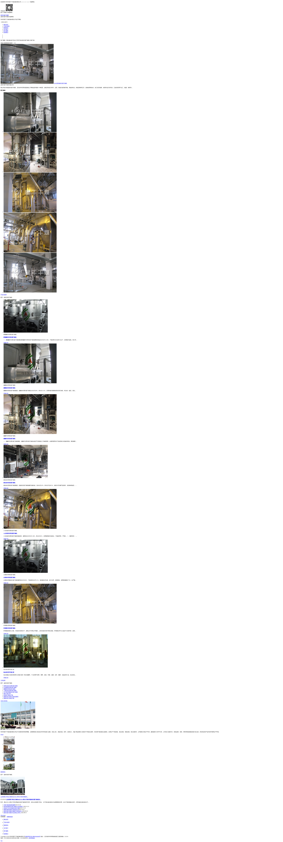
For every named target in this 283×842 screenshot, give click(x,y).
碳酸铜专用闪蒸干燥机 (9, 689)
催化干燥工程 (7, 693)
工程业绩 (3, 680)
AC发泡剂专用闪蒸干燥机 (10, 533)
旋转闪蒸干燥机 (25, 2)
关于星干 (6, 29)
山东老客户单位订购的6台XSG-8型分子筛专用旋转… (14, 796)
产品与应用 (6, 26)
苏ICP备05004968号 (35, 836)
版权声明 (27, 836)
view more (3, 815)
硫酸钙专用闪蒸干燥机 (9, 438)
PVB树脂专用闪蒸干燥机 (10, 687)
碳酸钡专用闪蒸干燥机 (9, 388)
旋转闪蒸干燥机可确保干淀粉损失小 (13, 811)
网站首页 (6, 24)
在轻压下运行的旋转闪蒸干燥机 (12, 808)
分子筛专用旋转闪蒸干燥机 (11, 692)
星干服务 (6, 30)
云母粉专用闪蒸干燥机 (9, 577)
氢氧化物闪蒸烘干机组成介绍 (11, 809)
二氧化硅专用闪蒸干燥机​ (10, 690)
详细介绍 (6, 342)
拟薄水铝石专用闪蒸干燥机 (11, 685)
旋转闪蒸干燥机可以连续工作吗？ (12, 812)
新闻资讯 (6, 27)
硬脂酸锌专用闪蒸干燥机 (10, 337)
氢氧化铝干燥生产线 (9, 698)
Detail (2, 734)
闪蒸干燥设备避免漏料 (9, 805)
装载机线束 (10, 816)
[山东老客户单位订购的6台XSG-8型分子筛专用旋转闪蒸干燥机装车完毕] (13, 794)
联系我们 (6, 32)
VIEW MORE (4, 700)
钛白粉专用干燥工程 (9, 672)
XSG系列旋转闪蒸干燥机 (60, 83)
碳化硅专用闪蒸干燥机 (9, 482)
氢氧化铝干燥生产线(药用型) (11, 696)
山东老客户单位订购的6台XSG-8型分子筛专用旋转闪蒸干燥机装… (23, 799)
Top (1, 840)
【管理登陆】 (31, 838)
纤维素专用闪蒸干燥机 (9, 628)
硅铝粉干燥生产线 (8, 695)
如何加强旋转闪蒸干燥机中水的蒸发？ (14, 806)
